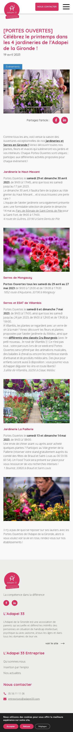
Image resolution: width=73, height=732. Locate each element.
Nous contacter (47, 6)
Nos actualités (12, 673)
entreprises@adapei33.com (24, 698)
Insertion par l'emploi (16, 667)
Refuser (26, 726)
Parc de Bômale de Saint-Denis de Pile (39, 211)
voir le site (51, 643)
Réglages (42, 726)
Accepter (11, 726)
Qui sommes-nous (14, 661)
